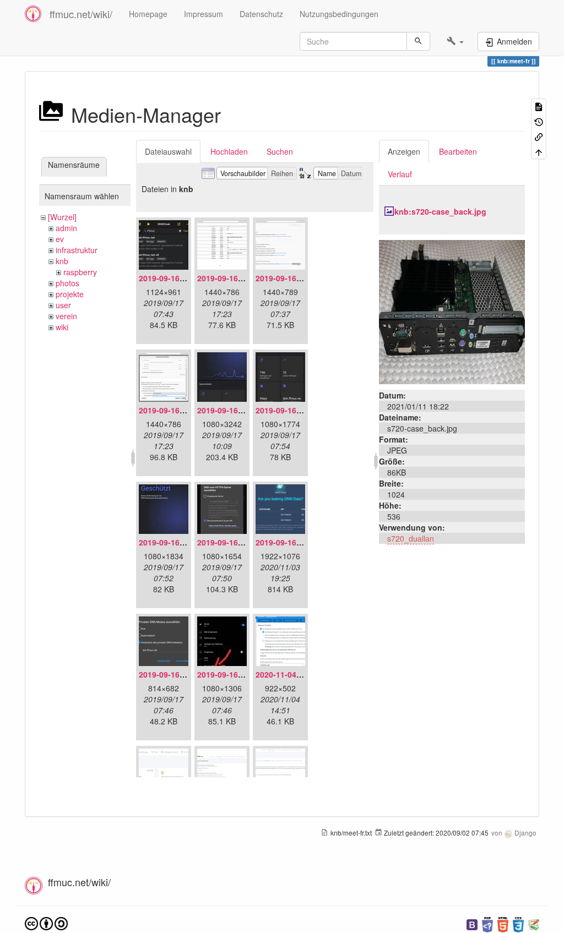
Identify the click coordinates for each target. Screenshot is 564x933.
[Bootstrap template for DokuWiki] (472, 923)
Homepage (148, 13)
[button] (455, 41)
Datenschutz (261, 13)
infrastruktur (76, 249)
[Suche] (418, 41)
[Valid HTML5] (502, 923)
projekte (70, 293)
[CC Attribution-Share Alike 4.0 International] (46, 922)
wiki (62, 326)
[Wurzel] (62, 216)
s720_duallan (410, 538)
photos (67, 282)
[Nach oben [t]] (539, 151)
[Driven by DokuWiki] (533, 923)
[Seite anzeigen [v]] (539, 106)
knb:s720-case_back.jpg (440, 211)
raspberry (80, 271)
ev (60, 238)
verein (66, 315)
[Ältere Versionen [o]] (539, 121)
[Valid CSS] (518, 923)
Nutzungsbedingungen (339, 13)
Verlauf (400, 173)
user (63, 304)
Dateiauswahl (168, 151)
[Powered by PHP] (487, 923)
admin (66, 227)
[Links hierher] (539, 136)
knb (62, 260)
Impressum (203, 13)
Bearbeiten (458, 151)
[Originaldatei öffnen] (452, 311)
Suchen (280, 151)
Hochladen (229, 151)
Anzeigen (404, 151)
